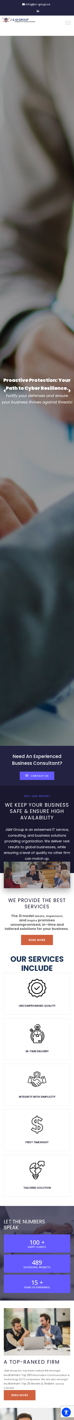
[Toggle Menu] (68, 22)
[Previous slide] (5, 391)
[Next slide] (69, 391)
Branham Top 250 (20, 1375)
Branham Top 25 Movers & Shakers (31, 1383)
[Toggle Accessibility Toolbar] (66, 1412)
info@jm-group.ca (37, 4)
